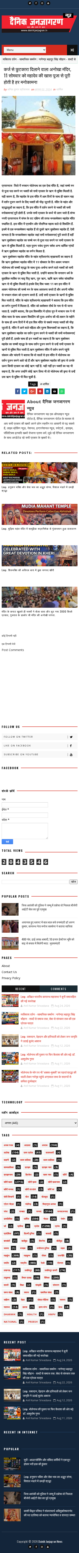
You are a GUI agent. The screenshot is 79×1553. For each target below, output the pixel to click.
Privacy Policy (11, 978)
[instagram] (42, 3)
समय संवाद (8, 1292)
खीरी (65, 1174)
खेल (27, 1196)
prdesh (33, 1321)
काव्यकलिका (8, 1167)
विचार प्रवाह (26, 1277)
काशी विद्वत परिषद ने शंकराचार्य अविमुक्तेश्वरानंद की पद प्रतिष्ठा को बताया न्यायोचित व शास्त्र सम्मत (49, 1512)
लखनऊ (7, 1270)
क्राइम (27, 1167)
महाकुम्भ (27, 1255)
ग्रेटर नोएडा (9, 1204)
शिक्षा (22, 1284)
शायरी (6, 1284)
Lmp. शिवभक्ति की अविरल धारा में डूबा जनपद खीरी (28, 570)
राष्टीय (6, 1262)
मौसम (44, 1255)
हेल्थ (60, 1307)
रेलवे (42, 1262)
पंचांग (63, 1218)
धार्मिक (59, 89)
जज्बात (22, 1211)
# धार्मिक (44, 384)
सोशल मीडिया (42, 1299)
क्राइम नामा (46, 1167)
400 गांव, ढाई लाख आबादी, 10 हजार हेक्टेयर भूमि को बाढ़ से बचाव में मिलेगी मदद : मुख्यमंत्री (48, 941)
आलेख (6, 1152)
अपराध (45, 1145)
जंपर (6, 1211)
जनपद (39, 1211)
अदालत (27, 1145)
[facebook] (36, 3)
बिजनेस (42, 1240)
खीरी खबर (8, 1181)
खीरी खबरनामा (54, 1181)
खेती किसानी (9, 1196)
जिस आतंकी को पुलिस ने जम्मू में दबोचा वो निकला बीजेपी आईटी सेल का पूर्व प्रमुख (49, 907)
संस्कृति (38, 1284)
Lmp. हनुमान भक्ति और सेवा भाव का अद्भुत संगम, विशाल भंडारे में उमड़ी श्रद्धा (38, 488)
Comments (58, 988)
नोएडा (45, 1218)
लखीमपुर (28, 1270)
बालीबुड (24, 1240)
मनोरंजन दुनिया (43, 1248)
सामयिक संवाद (46, 1292)
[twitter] (30, 3)
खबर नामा (47, 1174)
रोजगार (60, 1262)
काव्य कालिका (48, 1159)
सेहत (23, 1299)
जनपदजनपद (62, 1211)
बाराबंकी (7, 1240)
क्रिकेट (28, 1174)
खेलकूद (45, 1196)
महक (63, 1248)
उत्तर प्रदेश (28, 1152)
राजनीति (61, 1255)
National (10, 1321)
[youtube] (48, 3)
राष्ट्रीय (23, 1262)
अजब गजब (8, 1145)
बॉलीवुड (59, 1240)
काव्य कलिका (25, 1159)
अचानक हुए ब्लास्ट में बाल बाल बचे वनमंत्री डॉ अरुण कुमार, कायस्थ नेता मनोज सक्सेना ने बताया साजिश (48, 924)
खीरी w (51, 1189)
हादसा (25, 1307)
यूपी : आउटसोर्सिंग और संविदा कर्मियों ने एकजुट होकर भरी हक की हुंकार (47, 1461)
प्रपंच (57, 1226)
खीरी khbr (30, 1189)
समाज (26, 1292)
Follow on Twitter (18, 736)
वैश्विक (47, 1277)
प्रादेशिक (7, 1233)
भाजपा (6, 1248)
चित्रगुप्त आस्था (49, 1204)
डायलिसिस (8, 1218)
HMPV (51, 1314)
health (32, 1314)
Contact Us (9, 972)
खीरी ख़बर (32, 1181)
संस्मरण (56, 1284)
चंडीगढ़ (28, 1204)
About (6, 966)
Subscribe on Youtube (21, 754)
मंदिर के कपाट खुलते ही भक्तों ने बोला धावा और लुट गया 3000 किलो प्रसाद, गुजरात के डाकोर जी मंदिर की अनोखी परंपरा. (37, 613)
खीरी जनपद (8, 1189)
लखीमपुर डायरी (51, 1270)
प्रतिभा (20, 1226)
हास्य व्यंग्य (43, 1307)
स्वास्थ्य (7, 1307)
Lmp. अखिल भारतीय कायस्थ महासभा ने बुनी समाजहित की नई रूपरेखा (45, 1353)
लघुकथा (7, 1277)
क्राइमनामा (8, 1174)
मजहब (22, 1248)
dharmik (9, 1314)
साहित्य (6, 1299)
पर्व (5, 1226)
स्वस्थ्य (62, 1299)
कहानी (6, 1159)
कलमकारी (50, 1152)
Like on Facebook (17, 745)
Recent (20, 988)
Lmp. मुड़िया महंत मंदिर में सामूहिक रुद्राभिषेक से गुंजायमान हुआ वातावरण (39, 528)
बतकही (48, 1233)
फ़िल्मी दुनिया (29, 1233)
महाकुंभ (6, 1255)
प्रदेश (36, 1226)
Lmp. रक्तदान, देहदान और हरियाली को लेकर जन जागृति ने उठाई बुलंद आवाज (47, 1393)
